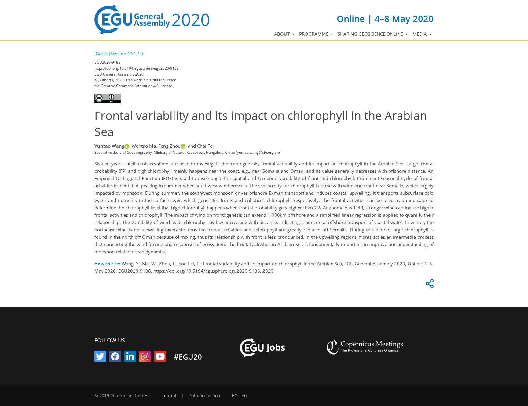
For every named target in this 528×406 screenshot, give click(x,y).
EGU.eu (239, 395)
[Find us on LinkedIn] (130, 358)
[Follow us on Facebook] (115, 358)
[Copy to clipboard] (429, 285)
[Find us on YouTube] (160, 358)
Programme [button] (314, 34)
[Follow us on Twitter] (100, 358)
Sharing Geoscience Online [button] (371, 34)
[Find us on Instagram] (145, 358)
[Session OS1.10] (127, 53)
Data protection (204, 395)
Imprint (169, 395)
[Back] (101, 53)
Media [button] (420, 34)
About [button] (282, 34)
